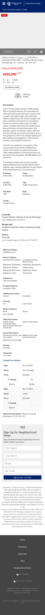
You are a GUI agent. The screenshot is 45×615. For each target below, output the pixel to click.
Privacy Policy (29, 588)
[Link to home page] (15, 3)
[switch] (29, 51)
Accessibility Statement (19, 590)
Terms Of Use (13, 588)
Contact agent (8, 51)
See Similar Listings (12, 87)
